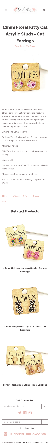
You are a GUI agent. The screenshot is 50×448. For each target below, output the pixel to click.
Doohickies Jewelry (23, 442)
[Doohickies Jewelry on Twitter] (19, 413)
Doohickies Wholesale (25, 46)
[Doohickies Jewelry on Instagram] (30, 413)
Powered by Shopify (40, 442)
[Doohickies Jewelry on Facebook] (25, 413)
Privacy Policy (29, 428)
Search (18, 428)
